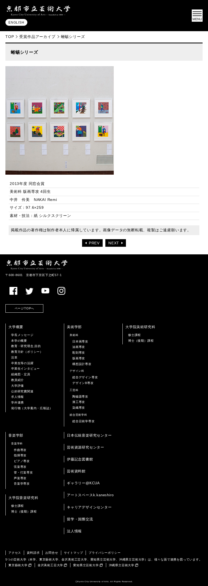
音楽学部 (15, 435)
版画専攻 (78, 358)
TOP (9, 36)
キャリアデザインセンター (89, 507)
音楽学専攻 (22, 483)
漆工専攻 (78, 402)
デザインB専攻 (83, 383)
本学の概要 (19, 340)
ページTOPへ (24, 308)
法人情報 (74, 531)
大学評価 (17, 385)
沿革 (14, 357)
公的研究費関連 (22, 391)
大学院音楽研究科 (23, 498)
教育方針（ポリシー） (27, 351)
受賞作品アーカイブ (37, 36)
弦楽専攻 (20, 466)
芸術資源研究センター (85, 447)
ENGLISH (16, 22)
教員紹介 (17, 380)
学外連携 (17, 402)
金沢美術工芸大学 (50, 565)
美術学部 (74, 327)
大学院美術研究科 (140, 327)
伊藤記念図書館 (80, 459)
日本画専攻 (80, 341)
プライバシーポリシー (105, 552)
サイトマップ (73, 552)
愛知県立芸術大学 (86, 565)
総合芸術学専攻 (83, 421)
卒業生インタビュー (25, 368)
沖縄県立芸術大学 (121, 565)
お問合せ (51, 552)
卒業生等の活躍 (22, 363)
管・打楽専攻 (23, 472)
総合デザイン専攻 (85, 377)
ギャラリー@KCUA (83, 483)
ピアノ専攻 (22, 461)
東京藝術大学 (18, 565)
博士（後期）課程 (141, 340)
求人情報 (17, 396)
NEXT (113, 243)
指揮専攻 (20, 455)
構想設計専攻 (82, 364)
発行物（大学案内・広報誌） (32, 408)
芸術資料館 (76, 471)
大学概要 (15, 327)
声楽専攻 (20, 478)
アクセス (14, 552)
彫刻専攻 (78, 352)
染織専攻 (78, 407)
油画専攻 (78, 346)
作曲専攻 (20, 449)
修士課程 (134, 335)
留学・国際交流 (80, 519)
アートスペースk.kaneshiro (90, 495)
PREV (94, 243)
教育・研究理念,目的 (26, 346)
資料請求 (33, 552)
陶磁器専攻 (80, 396)
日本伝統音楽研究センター (89, 435)
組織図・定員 (20, 374)
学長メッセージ (22, 335)
